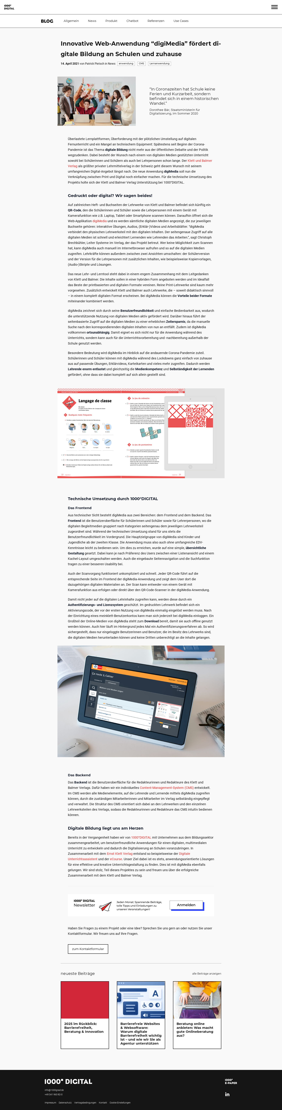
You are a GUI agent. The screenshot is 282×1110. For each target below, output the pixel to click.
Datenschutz (65, 1102)
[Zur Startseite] (9, 7)
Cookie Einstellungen (120, 1102)
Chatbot (132, 21)
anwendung (126, 63)
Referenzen (156, 21)
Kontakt (103, 1102)
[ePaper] (231, 1081)
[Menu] (274, 7)
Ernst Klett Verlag (120, 854)
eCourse (116, 859)
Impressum (50, 1102)
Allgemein (71, 21)
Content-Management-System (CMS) (167, 788)
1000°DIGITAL (141, 837)
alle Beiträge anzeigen (206, 973)
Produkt (111, 21)
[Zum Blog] (47, 21)
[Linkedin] (227, 1094)
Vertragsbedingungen (85, 1102)
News (92, 21)
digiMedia (100, 221)
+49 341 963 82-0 (54, 1094)
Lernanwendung (160, 63)
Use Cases (180, 21)
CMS (141, 63)
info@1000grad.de (54, 1090)
